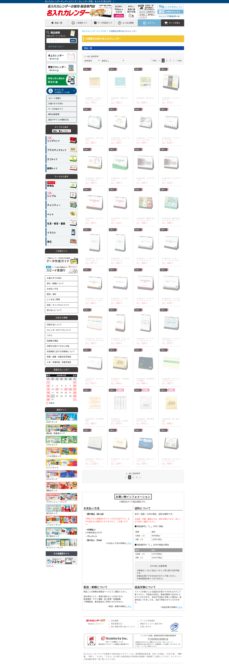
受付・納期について (55, 283)
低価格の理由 (52, 340)
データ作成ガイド (55, 108)
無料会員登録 (53, 114)
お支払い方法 (52, 288)
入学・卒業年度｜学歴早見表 (59, 362)
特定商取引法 (116, 623)
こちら (128, 543)
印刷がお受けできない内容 (58, 346)
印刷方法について (54, 324)
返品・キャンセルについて (58, 304)
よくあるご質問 (53, 299)
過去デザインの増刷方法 (58, 119)
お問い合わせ (145, 626)
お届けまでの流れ (55, 103)
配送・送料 (51, 294)
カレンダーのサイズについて (59, 330)
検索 (73, 40)
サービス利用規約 (147, 620)
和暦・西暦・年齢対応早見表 (59, 356)
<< (154, 60)
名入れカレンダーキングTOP (94, 31)
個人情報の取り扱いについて (123, 626)
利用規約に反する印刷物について (61, 351)
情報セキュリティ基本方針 (151, 623)
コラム (49, 335)
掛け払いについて (54, 310)
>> (179, 60)
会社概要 (114, 620)
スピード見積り (54, 98)
